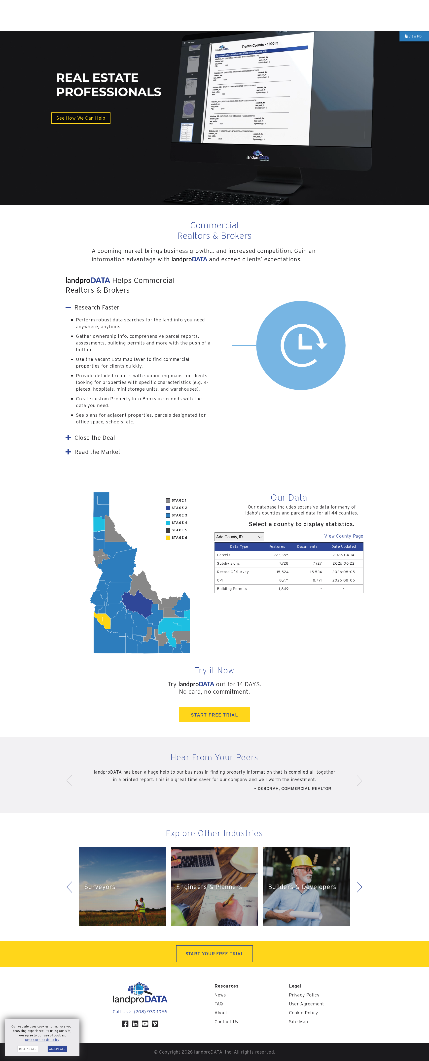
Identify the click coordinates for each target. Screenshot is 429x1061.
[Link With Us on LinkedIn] (135, 1023)
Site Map (298, 1021)
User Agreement (306, 1003)
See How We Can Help (80, 118)
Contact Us (226, 1021)
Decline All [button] (27, 1048)
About (220, 1012)
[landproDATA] (140, 1002)
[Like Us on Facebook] (125, 1023)
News (220, 994)
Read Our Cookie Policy (42, 1040)
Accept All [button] (57, 1048)
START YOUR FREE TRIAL (214, 953)
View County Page (343, 536)
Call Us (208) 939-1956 (140, 1011)
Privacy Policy (304, 994)
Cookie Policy (303, 1012)
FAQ (218, 1003)
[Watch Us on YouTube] (145, 1023)
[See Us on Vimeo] (155, 1023)
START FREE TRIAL (214, 715)
